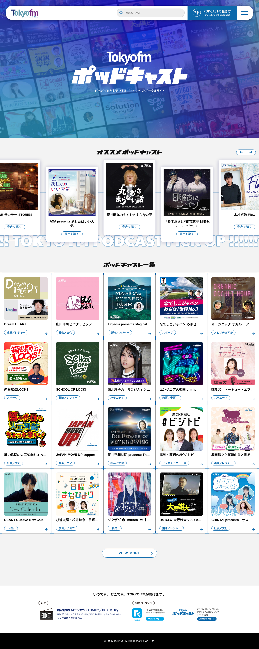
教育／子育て (170, 397)
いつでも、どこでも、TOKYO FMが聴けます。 (129, 594)
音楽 (11, 528)
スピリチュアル (223, 332)
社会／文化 (65, 332)
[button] (241, 152)
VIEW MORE (129, 553)
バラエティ (117, 397)
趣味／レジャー (16, 332)
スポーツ (167, 332)
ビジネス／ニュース (174, 463)
